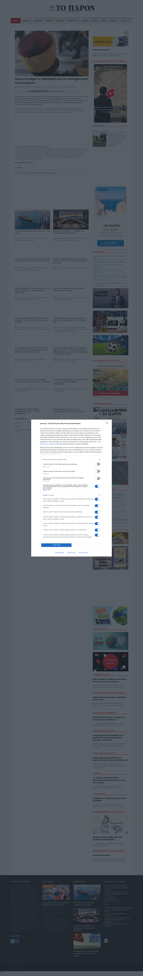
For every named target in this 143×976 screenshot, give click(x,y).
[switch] (97, 464)
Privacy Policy (83, 552)
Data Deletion (59, 552)
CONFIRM (56, 545)
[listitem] (71, 459)
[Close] (108, 424)
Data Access (71, 552)
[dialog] (71, 488)
